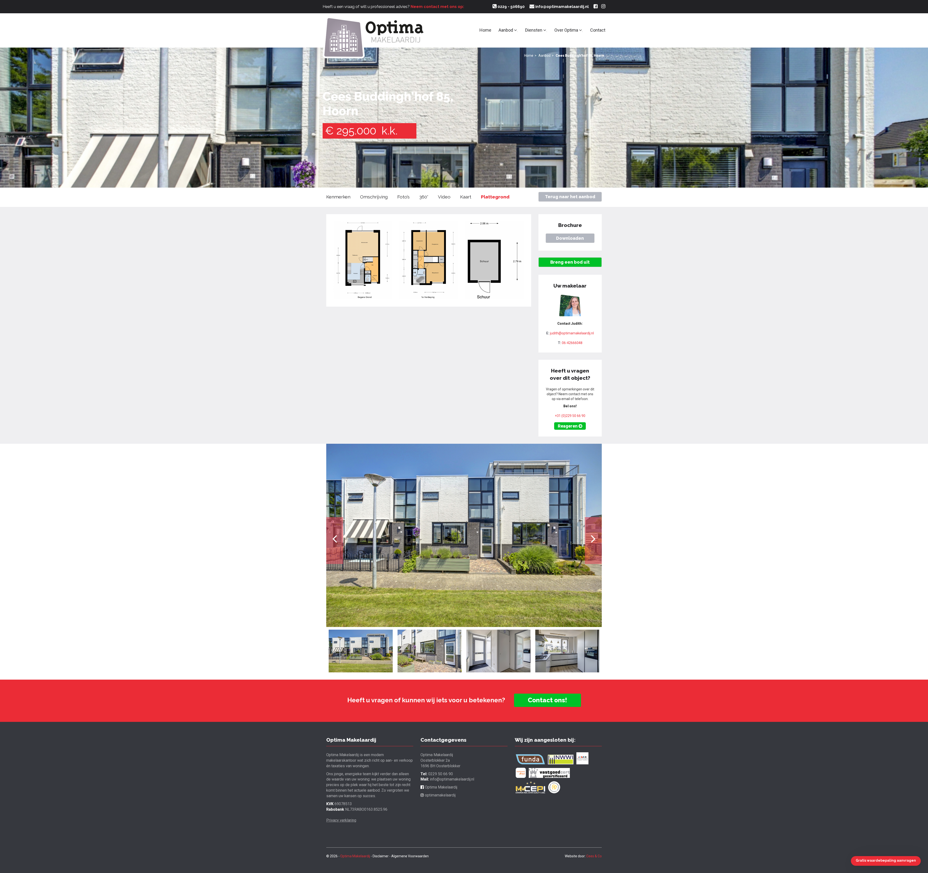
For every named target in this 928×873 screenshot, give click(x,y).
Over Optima (566, 30)
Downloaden (570, 238)
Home (485, 30)
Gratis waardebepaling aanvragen (886, 860)
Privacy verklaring (341, 820)
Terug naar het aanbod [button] (570, 196)
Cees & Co (594, 856)
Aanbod (506, 30)
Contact (597, 30)
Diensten (534, 30)
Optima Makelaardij (440, 787)
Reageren (568, 426)
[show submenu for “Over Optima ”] (582, 31)
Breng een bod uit (570, 262)
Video (444, 196)
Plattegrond (495, 196)
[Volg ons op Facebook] (596, 6)
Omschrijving (374, 196)
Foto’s (403, 196)
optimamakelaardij (440, 795)
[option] (464, 535)
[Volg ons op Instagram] (603, 6)
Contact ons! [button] (547, 700)
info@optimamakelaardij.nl (561, 6)
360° (423, 196)
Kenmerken (338, 196)
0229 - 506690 (511, 6)
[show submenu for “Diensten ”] (546, 31)
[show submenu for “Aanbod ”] (517, 31)
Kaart (465, 196)
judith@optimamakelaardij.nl (572, 333)
